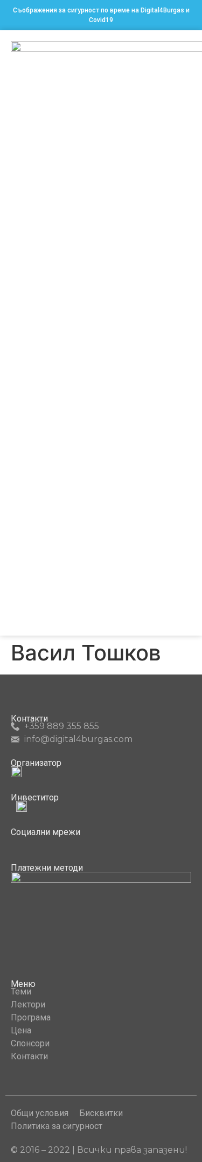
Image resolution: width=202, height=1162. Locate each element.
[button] (183, 333)
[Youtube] (35, 842)
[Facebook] (15, 842)
